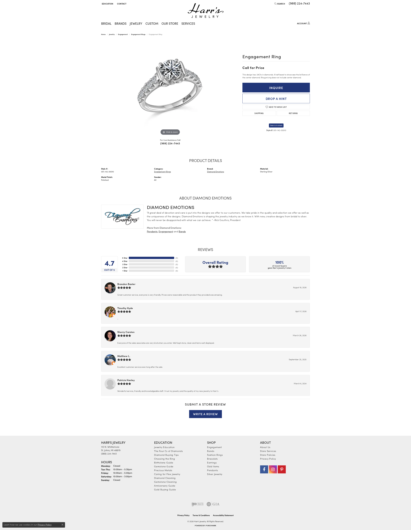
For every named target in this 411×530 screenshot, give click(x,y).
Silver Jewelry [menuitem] (214, 474)
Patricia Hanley (126, 380)
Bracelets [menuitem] (212, 458)
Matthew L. (123, 356)
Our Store (170, 23)
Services (188, 23)
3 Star (124, 264)
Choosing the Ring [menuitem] (164, 458)
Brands (121, 23)
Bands (182, 231)
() (176, 258)
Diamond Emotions (215, 171)
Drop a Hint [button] (276, 98)
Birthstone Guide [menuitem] (163, 462)
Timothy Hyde (125, 308)
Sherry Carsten (126, 332)
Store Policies (267, 454)
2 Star (124, 267)
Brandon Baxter (126, 284)
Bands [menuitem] (210, 451)
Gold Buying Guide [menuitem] (165, 489)
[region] (170, 88)
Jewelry (136, 23)
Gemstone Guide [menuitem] (163, 466)
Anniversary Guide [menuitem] (164, 485)
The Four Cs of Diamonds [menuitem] (168, 451)
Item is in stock (276, 125)
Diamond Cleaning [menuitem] (165, 477)
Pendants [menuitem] (212, 470)
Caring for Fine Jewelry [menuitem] (167, 474)
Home (103, 34)
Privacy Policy (268, 458)
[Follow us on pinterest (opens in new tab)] (282, 469)
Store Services (268, 451)
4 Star (124, 261)
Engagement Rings (138, 34)
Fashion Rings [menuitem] (215, 454)
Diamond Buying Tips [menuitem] (166, 454)
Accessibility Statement (223, 515)
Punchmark (211, 525)
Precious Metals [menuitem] (163, 470)
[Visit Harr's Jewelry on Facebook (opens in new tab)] (264, 469)
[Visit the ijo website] (198, 504)
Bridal (106, 23)
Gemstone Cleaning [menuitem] (165, 481)
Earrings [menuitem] (212, 462)
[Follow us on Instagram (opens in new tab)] (273, 469)
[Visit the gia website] (213, 504)
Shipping (259, 113)
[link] (121, 3)
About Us (265, 447)
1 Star (124, 270)
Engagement (123, 34)
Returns (293, 113)
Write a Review (205, 414)
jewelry (112, 34)
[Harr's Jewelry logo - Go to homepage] (206, 10)
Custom (151, 23)
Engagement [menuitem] (214, 447)
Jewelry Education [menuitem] (164, 447)
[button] (107, 3)
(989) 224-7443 (170, 143)
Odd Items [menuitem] (213, 466)
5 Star (124, 258)
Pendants (152, 231)
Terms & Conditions (201, 515)
